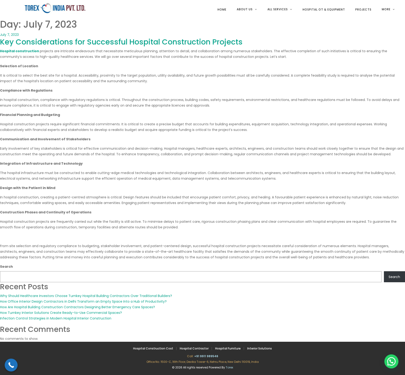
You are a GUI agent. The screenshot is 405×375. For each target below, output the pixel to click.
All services (277, 9)
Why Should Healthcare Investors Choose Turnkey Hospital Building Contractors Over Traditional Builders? (86, 295)
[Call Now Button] (11, 365)
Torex (229, 367)
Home (222, 9)
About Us (245, 9)
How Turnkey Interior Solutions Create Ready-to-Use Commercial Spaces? (61, 312)
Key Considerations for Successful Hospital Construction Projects (121, 42)
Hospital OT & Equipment (324, 9)
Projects (363, 9)
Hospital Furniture (228, 348)
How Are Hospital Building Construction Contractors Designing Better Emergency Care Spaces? (77, 307)
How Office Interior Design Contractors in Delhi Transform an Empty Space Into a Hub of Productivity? (83, 301)
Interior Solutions (259, 348)
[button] (391, 361)
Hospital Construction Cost (153, 348)
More (386, 9)
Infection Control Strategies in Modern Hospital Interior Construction (55, 318)
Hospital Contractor (194, 348)
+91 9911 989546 (206, 356)
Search (6, 266)
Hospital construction (19, 51)
